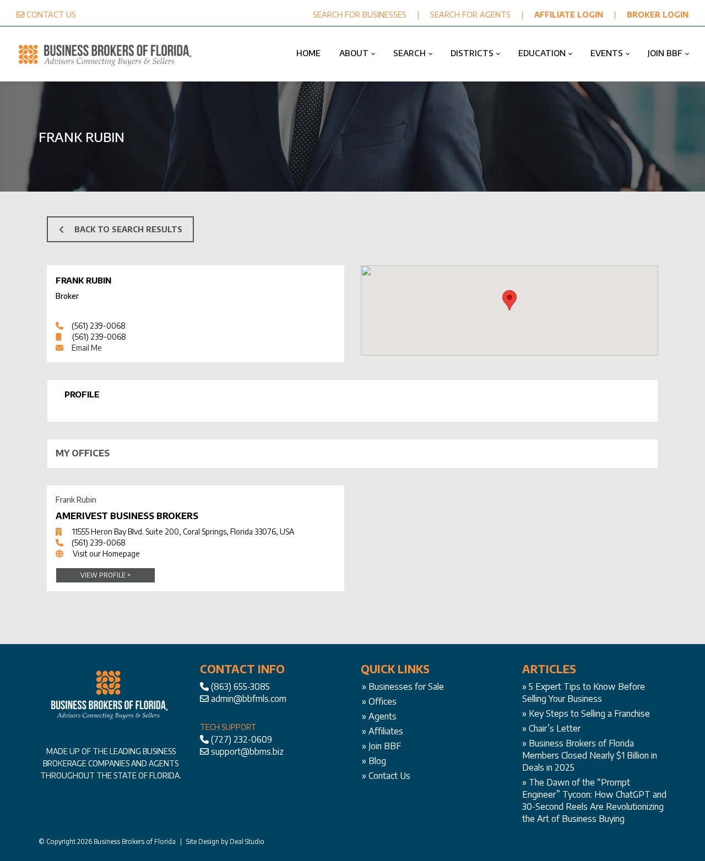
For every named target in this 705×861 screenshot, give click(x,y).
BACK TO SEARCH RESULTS (128, 229)
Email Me (87, 347)
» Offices (379, 701)
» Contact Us (386, 775)
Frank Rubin (83, 280)
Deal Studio (247, 841)
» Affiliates (382, 731)
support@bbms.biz (247, 751)
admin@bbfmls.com (248, 698)
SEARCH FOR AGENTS (470, 14)
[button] (509, 300)
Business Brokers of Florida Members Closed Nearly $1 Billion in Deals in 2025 (589, 755)
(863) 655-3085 (240, 686)
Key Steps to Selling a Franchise (589, 713)
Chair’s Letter (555, 728)
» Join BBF (381, 745)
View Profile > (105, 575)
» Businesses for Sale (403, 686)
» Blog (374, 760)
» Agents (379, 716)
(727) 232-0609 (241, 739)
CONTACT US (51, 14)
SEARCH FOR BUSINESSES (359, 14)
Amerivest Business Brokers (127, 515)
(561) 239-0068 (99, 325)
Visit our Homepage (106, 553)
